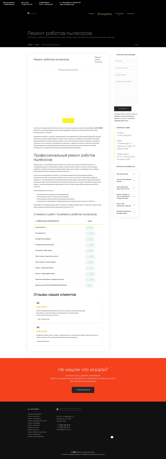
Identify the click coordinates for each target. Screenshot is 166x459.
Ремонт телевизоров (34, 414)
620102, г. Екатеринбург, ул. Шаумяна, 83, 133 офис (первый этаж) (65, 419)
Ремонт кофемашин (34, 434)
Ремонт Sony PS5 (33, 430)
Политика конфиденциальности (71, 454)
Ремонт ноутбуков (34, 425)
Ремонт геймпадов (34, 423)
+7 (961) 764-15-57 (27, 4)
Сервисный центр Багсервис (85, 452)
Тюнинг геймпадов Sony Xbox (37, 421)
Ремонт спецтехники (34, 418)
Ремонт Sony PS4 (33, 427)
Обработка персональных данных (94, 454)
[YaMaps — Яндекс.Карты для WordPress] (112, 437)
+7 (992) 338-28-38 (8, 4)
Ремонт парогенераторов (36, 436)
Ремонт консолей (33, 416)
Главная (91, 13)
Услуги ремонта (105, 13)
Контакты (130, 13)
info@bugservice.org (64, 429)
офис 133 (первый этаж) (67, 4)
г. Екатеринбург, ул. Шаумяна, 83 (70, 2)
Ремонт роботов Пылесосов (37, 432)
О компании (119, 13)
